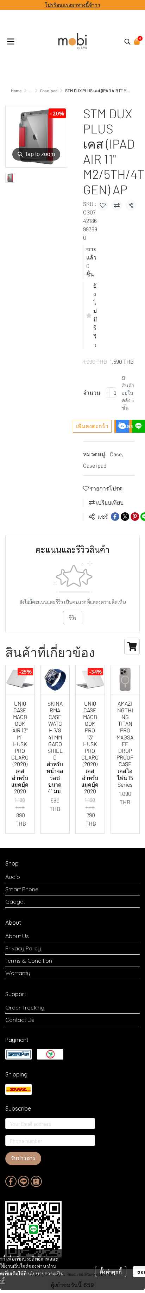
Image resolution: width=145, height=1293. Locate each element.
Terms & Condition (28, 960)
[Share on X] (125, 516)
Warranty (17, 972)
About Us (17, 935)
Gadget (15, 901)
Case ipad (48, 90)
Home (16, 90)
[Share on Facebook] (115, 516)
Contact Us (19, 1019)
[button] (127, 41)
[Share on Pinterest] (135, 516)
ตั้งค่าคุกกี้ (111, 1271)
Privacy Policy (23, 948)
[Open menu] (11, 42)
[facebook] (11, 1181)
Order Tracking (24, 1007)
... (30, 90)
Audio (12, 876)
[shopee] (36, 1181)
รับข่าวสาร (23, 1158)
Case (116, 454)
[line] (23, 1181)
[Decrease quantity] (107, 393)
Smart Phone (21, 889)
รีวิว (72, 617)
